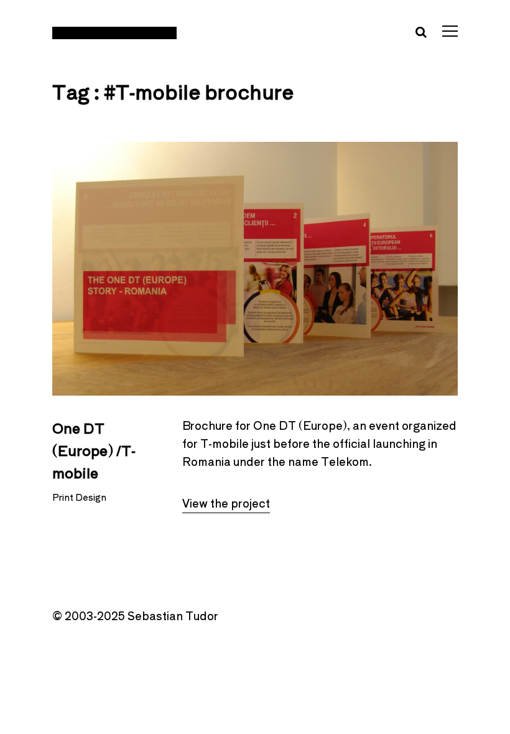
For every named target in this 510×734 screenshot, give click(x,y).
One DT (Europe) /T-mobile (94, 450)
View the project (226, 503)
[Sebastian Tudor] (114, 31)
